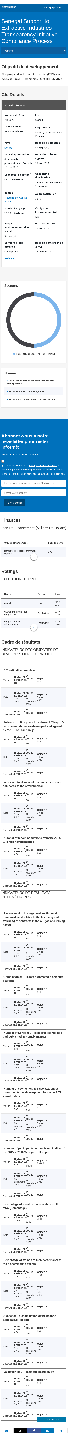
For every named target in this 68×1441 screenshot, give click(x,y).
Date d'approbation (16, 154)
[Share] (34, 1430)
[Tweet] (20, 1430)
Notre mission (9, 6)
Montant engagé (15, 208)
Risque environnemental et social (16, 227)
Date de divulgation (47, 143)
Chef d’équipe (13, 126)
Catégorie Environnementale (46, 210)
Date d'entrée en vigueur (46, 156)
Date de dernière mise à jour (49, 244)
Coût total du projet (17, 174)
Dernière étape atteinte (13, 244)
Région (8, 192)
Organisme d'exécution (42, 175)
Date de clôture (45, 223)
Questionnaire (52, 1419)
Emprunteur (43, 127)
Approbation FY (45, 193)
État (38, 115)
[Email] (6, 1430)
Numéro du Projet (15, 115)
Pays (7, 143)
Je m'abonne (15, 502)
